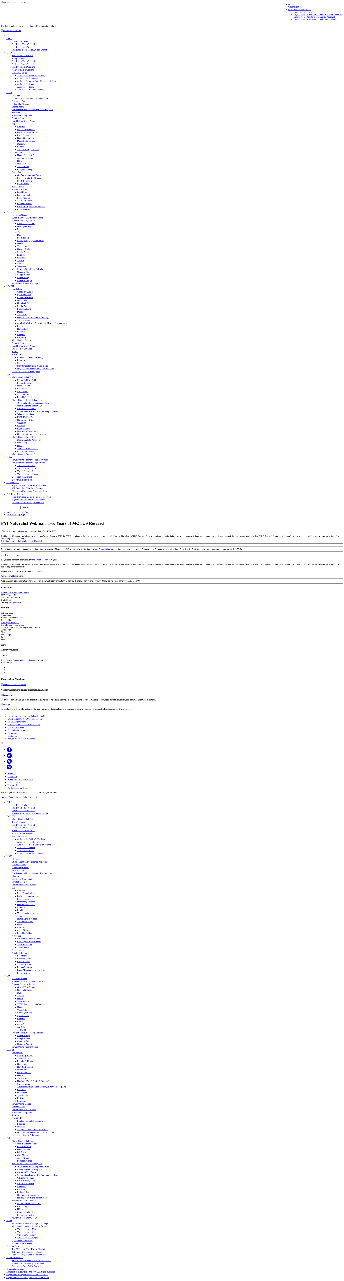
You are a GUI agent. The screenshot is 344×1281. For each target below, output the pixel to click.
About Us (12, 774)
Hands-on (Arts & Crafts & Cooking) (33, 317)
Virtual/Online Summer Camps (25, 283)
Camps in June (23, 275)
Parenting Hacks (24, 195)
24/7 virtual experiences (22, 480)
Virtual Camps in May (26, 465)
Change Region (295, 7)
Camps (9, 212)
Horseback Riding (25, 303)
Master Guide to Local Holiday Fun (27, 400)
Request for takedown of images (21, 739)
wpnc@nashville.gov (39, 560)
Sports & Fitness (24, 294)
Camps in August (24, 280)
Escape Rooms (18, 107)
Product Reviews (24, 203)
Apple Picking (23, 166)
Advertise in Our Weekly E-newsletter (28, 502)
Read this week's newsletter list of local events (31, 497)
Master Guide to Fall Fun (22, 55)
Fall (8, 374)
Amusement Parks (25, 158)
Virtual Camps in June (26, 468)
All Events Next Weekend (23, 70)
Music (19, 229)
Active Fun (16, 172)
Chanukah (21, 423)
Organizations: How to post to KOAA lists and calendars (318, 14)
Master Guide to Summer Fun (24, 454)
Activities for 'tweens (26, 84)
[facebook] (9, 749)
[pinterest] (9, 761)
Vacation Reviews (25, 201)
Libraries (21, 360)
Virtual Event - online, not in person (22, 660)
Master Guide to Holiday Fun (29, 406)
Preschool (21, 258)
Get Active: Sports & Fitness (29, 175)
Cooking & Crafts (24, 249)
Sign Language (23, 320)
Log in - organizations (17, 722)
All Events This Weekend (23, 64)
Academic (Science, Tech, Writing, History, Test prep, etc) (42, 323)
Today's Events (18, 58)
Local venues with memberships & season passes (32, 109)
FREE (9, 38)
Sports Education (24, 181)
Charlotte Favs (12, 482)
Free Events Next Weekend (23, 47)
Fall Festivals (22, 389)
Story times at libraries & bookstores (32, 366)
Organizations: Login (303, 12)
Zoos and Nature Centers (27, 448)
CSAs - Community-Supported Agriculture (30, 98)
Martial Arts (22, 306)
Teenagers (21, 266)
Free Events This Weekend (23, 44)
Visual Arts (22, 246)
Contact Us (12, 736)
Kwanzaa (21, 425)
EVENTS (10, 53)
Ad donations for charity (18, 788)
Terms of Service (15, 785)
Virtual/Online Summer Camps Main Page (30, 460)
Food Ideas (22, 192)
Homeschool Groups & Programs (26, 371)
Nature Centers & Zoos (27, 155)
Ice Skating (22, 443)
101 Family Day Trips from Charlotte (27, 488)
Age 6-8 (20, 260)
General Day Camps (26, 223)
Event (3, 660)
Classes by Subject (25, 292)
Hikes (19, 161)
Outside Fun (17, 152)
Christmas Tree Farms (26, 408)
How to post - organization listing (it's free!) (26, 716)
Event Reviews (23, 209)
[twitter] (9, 755)
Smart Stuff (17, 354)
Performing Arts (24, 309)
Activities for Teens (25, 87)
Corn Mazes (22, 391)
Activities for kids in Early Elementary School (36, 81)
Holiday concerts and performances (32, 434)
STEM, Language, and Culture (30, 240)
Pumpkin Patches (24, 397)
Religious (21, 255)
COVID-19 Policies (16, 727)
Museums (16, 112)
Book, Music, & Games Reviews (31, 206)
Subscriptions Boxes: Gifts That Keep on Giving (37, 411)
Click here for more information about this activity (22, 541)
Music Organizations (26, 129)
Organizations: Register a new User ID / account (314, 17)
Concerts (21, 127)
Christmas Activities (25, 420)
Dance (20, 235)
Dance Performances (26, 141)
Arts (13, 124)
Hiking (20, 445)
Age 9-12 (21, 263)
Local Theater (23, 135)
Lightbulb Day (23, 428)
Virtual (9, 457)
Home (290, 4)
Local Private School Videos (24, 121)
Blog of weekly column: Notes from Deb (29, 491)
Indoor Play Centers (20, 104)
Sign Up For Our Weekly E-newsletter (28, 500)
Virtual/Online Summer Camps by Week (29, 463)
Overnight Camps (24, 226)
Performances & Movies (27, 132)
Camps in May (23, 272)
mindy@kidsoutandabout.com (113, 549)
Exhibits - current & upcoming (30, 357)
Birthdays (16, 95)
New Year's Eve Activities (28, 431)
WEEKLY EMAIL (14, 494)
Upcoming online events (22, 477)
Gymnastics (22, 300)
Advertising (12, 733)
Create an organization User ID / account (25, 719)
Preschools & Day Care (22, 115)
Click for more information (12, 625)
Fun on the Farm (19, 101)
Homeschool (22, 329)
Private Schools (18, 118)
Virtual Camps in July (26, 471)
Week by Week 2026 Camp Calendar (27, 269)
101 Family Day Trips (15, 514)
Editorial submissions (17, 730)
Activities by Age (19, 72)
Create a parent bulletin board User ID (24, 724)
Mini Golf (21, 164)
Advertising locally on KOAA (20, 779)
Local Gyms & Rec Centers (29, 178)
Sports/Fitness (23, 238)
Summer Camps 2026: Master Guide (27, 218)
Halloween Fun (23, 386)
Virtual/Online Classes (21, 340)
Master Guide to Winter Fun (24, 437)
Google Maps (15, 602)
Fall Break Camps (19, 215)
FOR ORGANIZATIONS (299, 9)
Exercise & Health (25, 297)
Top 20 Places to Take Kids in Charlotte (29, 485)
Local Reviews (23, 198)
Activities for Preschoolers (28, 78)
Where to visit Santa (25, 414)
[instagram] (9, 767)
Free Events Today (20, 41)
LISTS (9, 92)
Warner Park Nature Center (12, 576)
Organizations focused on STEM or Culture (35, 369)
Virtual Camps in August (27, 474)
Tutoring (15, 351)
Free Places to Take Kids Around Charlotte (30, 50)
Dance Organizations (26, 138)
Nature (20, 243)
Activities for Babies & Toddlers (31, 75)
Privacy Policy (14, 782)
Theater (20, 232)
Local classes (17, 289)
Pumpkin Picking (24, 169)
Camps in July (23, 277)
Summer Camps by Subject (23, 221)
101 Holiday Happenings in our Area (33, 403)
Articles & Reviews (20, 189)
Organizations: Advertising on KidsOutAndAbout (315, 19)
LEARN (10, 286)
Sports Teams (23, 183)
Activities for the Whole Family (30, 90)
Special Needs (18, 186)
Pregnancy (21, 337)
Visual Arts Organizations (28, 149)
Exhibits (20, 147)
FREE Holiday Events (26, 417)
